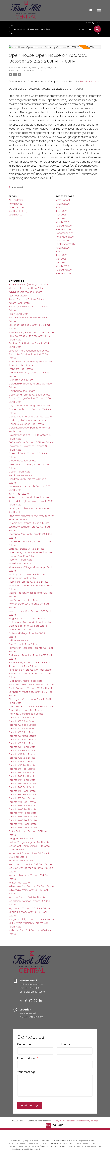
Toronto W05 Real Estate (23, 816)
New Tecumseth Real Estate (24, 600)
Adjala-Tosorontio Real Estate (25, 292)
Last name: (63, 1044)
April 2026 (61, 218)
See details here (89, 81)
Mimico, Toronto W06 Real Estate (27, 574)
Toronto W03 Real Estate (30, 70)
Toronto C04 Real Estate (22, 728)
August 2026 (63, 203)
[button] (21, 1000)
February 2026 (64, 225)
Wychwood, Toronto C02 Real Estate (29, 908)
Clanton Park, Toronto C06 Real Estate (30, 416)
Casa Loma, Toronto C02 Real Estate (29, 394)
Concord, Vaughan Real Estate (26, 424)
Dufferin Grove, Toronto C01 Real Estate (31, 442)
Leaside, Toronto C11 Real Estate (26, 548)
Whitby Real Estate (19, 882)
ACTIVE (88, 23)
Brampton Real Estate (21, 365)
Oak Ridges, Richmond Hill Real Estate (30, 622)
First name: (24, 1044)
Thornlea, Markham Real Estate (26, 713)
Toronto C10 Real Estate (22, 747)
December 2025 (65, 233)
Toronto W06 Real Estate (23, 820)
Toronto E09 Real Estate (22, 794)
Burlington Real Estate (21, 380)
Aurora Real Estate (19, 303)
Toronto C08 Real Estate (22, 739)
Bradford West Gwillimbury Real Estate (30, 361)
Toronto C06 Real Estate (22, 732)
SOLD (99, 23)
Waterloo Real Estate (21, 860)
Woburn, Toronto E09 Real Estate (27, 897)
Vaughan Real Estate (21, 838)
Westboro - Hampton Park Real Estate (30, 864)
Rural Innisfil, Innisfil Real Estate (26, 680)
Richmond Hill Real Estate (23, 666)
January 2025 (63, 273)
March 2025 (62, 266)
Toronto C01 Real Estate (22, 717)
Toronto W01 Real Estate (22, 802)
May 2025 (61, 258)
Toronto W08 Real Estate (23, 824)
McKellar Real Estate (20, 563)
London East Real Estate (22, 556)
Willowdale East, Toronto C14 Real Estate (31, 886)
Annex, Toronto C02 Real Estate (26, 299)
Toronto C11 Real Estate (22, 750)
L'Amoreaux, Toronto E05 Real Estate (29, 523)
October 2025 (63, 240)
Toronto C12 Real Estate (22, 754)
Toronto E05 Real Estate (22, 783)
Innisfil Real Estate (19, 493)
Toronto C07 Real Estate (22, 736)
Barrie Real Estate (19, 314)
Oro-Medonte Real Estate (23, 644)
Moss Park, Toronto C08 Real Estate (28, 581)
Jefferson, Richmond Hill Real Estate (29, 497)
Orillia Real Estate (18, 640)
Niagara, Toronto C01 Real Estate (27, 618)
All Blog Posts (16, 200)
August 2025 (63, 247)
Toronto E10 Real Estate (22, 798)
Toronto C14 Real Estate (22, 761)
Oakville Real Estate (20, 629)
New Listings (15, 203)
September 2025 (65, 244)
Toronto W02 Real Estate (23, 805)
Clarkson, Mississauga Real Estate (27, 420)
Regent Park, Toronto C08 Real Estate (30, 662)
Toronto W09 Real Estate (23, 827)
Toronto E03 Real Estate (22, 776)
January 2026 (63, 229)
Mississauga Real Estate (22, 578)
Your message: (26, 1072)
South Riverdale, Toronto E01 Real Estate (31, 688)
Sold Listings (15, 214)
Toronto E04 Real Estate (22, 780)
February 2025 (64, 269)
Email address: (26, 1058)
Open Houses (16, 207)
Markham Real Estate (21, 559)
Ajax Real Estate (18, 295)
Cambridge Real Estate (22, 391)
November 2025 (65, 236)
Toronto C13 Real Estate (22, 757)
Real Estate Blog (18, 211)
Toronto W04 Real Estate (23, 813)
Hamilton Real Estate (20, 475)
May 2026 (61, 214)
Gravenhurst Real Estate (22, 460)
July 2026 (61, 207)
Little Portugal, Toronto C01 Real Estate (30, 552)
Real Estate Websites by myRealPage (82, 1121)
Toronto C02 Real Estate (22, 721)
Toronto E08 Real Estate (22, 791)
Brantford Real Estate (21, 369)
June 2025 (61, 255)
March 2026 (62, 222)
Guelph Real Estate (20, 471)
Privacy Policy (58, 1121)
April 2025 (61, 262)
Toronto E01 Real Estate (22, 769)
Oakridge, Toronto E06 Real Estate (28, 625)
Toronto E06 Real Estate (22, 787)
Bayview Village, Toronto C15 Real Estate (31, 332)
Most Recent (63, 200)
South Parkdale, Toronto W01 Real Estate (31, 684)
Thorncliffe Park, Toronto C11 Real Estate (31, 706)
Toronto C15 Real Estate (22, 765)
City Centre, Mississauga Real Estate (29, 405)
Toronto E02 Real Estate (22, 772)
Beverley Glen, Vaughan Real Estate (29, 350)
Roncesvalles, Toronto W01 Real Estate (30, 669)
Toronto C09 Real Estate (22, 743)
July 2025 (61, 251)
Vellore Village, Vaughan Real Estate (29, 842)
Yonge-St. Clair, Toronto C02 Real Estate (31, 919)
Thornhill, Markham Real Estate (25, 710)
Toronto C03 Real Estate (22, 725)
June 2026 (61, 211)
